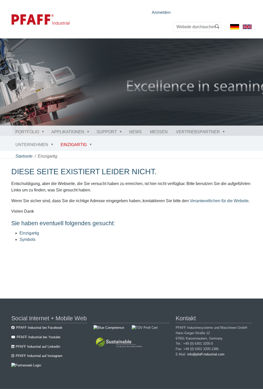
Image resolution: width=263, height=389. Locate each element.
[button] (44, 132)
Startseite (24, 156)
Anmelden (161, 12)
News (135, 132)
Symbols (27, 239)
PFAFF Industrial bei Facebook (39, 328)
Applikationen (67, 132)
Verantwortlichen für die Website (219, 201)
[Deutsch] (234, 26)
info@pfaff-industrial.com (205, 354)
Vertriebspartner (198, 132)
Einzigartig (74, 144)
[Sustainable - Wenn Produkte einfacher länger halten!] (119, 343)
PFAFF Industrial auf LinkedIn (38, 347)
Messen (159, 132)
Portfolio (27, 132)
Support (107, 132)
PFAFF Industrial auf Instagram (39, 356)
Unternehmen (31, 144)
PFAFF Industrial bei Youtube (38, 337)
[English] (247, 26)
